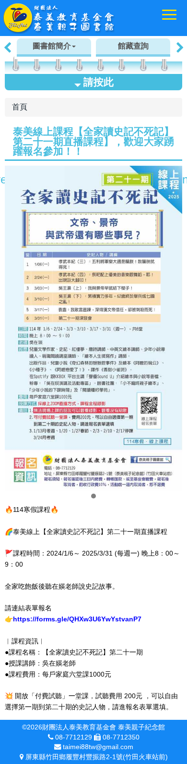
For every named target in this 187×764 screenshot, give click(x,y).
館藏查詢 (133, 46)
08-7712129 (73, 737)
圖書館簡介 (52, 46)
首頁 (19, 107)
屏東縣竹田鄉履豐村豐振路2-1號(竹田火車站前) (96, 757)
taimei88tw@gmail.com (98, 747)
